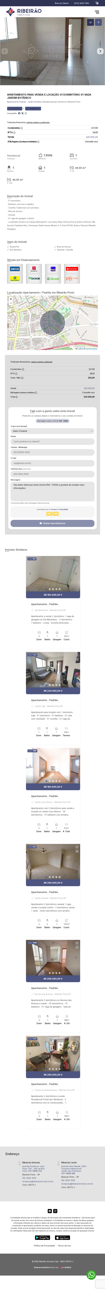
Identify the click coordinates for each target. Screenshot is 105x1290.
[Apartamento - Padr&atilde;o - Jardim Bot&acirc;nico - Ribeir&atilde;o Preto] (25, 12)
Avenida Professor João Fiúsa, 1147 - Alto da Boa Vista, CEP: (33, 1168)
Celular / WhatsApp (19, 447)
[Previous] (30, 574)
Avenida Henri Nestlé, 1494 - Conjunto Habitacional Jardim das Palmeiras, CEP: (74, 1170)
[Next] (76, 574)
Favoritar (16, 109)
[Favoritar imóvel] (77, 559)
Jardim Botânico (35, 102)
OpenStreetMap (91, 349)
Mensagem (15, 480)
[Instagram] (55, 1211)
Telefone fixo (21, 469)
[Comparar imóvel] (77, 563)
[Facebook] (50, 1211)
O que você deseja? (19, 426)
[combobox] (52, 431)
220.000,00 (92, 137)
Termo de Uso (64, 1245)
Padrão (23, 102)
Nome (13, 436)
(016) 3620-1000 (81, 3)
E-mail (13, 458)
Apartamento (13, 102)
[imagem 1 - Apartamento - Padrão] (53, 573)
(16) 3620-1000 (29, 1178)
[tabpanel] (52, 51)
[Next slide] (100, 51)
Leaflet (80, 349)
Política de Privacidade (44, 1245)
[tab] (90, 22)
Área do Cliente (62, 3)
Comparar (34, 109)
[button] (97, 3)
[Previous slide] (4, 51)
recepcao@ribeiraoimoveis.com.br (38, 1181)
